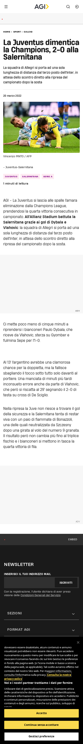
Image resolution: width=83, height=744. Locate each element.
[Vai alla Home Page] (41, 7)
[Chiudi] (78, 642)
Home (6, 31)
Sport (17, 31)
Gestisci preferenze (41, 736)
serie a (48, 176)
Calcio (28, 31)
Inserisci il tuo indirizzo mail (27, 574)
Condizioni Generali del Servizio (41, 595)
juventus (11, 176)
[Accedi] (77, 7)
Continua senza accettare (41, 725)
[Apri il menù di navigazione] (6, 7)
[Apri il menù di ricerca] (68, 7)
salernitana (30, 176)
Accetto (41, 713)
